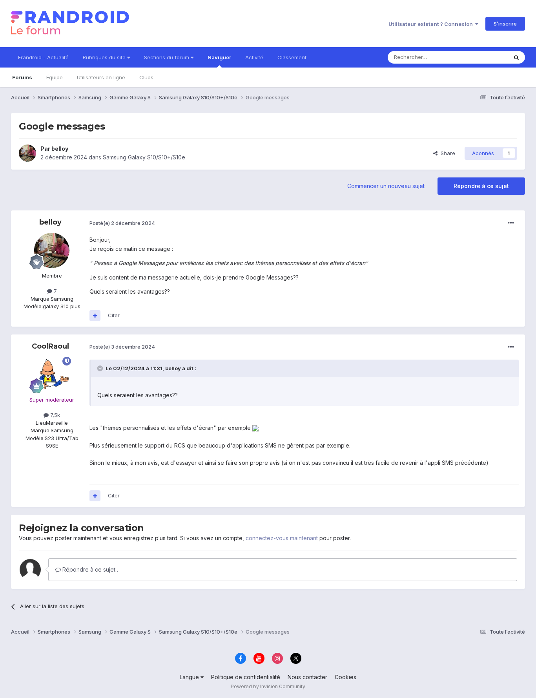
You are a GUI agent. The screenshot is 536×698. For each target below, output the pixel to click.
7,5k (54, 415)
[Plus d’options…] (511, 223)
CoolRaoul (50, 346)
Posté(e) (122, 223)
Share (446, 153)
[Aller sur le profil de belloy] (27, 153)
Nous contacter (307, 677)
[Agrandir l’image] (255, 427)
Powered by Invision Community (268, 686)
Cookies (345, 677)
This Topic (484, 57)
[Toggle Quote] (100, 368)
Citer (114, 315)
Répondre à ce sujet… (90, 569)
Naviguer (219, 57)
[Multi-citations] (94, 315)
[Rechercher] (516, 57)
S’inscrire (505, 23)
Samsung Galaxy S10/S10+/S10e (144, 157)
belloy (59, 148)
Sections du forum (167, 57)
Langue (190, 677)
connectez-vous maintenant (282, 538)
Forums (22, 77)
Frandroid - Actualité (43, 57)
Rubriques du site (105, 57)
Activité (254, 57)
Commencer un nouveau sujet (386, 186)
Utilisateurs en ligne (101, 77)
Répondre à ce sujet (481, 186)
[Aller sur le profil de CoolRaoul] (51, 374)
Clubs (146, 77)
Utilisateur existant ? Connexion (431, 24)
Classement (291, 57)
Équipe (54, 77)
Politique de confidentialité (245, 677)
